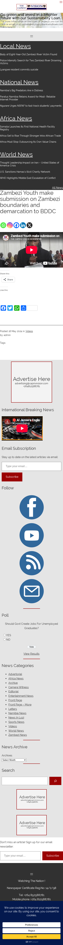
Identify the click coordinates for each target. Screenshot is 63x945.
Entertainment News (20, 695)
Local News (15, 46)
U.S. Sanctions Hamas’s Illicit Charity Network (25, 171)
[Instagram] (10, 225)
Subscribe (12, 476)
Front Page (15, 700)
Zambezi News (17, 735)
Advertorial (15, 674)
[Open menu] (61, 2)
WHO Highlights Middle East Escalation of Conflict (28, 178)
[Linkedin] (23, 225)
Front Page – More (19, 704)
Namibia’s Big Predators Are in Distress (21, 90)
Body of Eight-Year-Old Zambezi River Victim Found (28, 54)
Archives (7, 755)
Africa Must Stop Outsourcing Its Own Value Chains (28, 141)
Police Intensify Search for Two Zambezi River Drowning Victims (30, 62)
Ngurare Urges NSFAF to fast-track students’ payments (30, 105)
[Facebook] (16, 225)
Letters (12, 709)
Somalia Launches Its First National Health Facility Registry (27, 128)
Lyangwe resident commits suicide (19, 69)
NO (8, 639)
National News (19, 82)
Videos (29, 331)
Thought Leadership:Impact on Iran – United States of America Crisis (29, 164)
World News (16, 154)
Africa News (16, 118)
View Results (31, 653)
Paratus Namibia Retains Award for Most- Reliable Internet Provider (27, 98)
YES (8, 635)
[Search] (55, 781)
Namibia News (17, 713)
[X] (29, 225)
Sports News (16, 722)
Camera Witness (18, 687)
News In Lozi (16, 717)
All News (57, 187)
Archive (13, 683)
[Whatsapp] (3, 225)
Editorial (13, 691)
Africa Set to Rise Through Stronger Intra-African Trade (30, 135)
